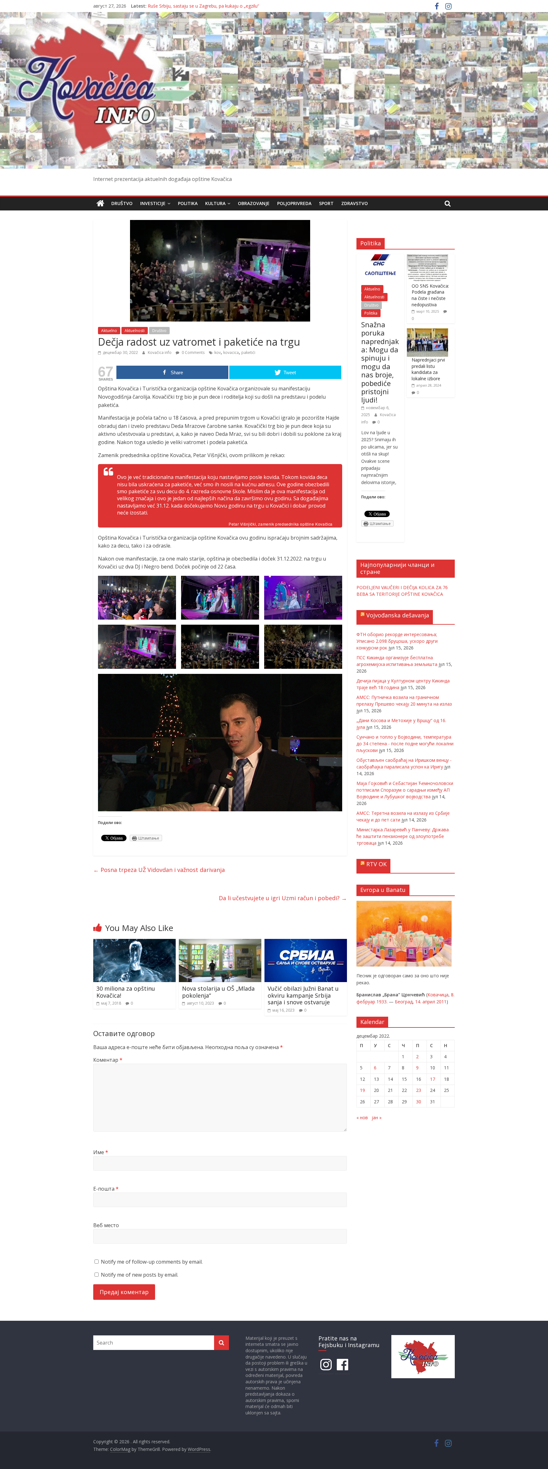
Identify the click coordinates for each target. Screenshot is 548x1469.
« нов (362, 1117)
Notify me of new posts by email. (139, 1274)
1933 (381, 1002)
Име (100, 1152)
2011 (441, 1002)
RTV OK (376, 864)
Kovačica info (160, 352)
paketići (248, 352)
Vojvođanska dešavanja (397, 615)
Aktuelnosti (135, 330)
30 (418, 1102)
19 (362, 1090)
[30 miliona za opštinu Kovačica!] (134, 942)
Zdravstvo (354, 203)
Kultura (215, 203)
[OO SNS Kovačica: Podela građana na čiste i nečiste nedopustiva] (427, 258)
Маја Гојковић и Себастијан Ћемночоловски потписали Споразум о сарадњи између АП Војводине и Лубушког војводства (404, 790)
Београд (404, 1002)
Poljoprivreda (294, 203)
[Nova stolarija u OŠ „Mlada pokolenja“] (220, 942)
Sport (326, 203)
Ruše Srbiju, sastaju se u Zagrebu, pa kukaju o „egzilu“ (203, 8)
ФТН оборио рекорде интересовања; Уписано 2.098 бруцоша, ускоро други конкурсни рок (397, 641)
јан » (377, 1117)
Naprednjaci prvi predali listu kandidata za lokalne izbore (428, 369)
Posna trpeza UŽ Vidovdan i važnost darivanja (159, 870)
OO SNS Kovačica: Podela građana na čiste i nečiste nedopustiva (430, 295)
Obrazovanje (254, 203)
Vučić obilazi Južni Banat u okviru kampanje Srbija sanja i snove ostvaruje (303, 995)
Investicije (153, 203)
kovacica (231, 352)
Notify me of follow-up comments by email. (152, 1261)
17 (432, 1079)
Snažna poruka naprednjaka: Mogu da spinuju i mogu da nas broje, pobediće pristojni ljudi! (380, 362)
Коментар (107, 1059)
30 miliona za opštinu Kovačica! (125, 992)
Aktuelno (109, 330)
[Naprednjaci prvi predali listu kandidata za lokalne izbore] (427, 332)
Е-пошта (106, 1188)
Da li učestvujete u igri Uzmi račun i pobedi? (283, 898)
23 (418, 1090)
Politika (188, 203)
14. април (425, 1002)
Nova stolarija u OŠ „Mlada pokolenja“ (218, 992)
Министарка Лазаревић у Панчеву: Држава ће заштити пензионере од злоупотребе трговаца (402, 836)
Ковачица (437, 995)
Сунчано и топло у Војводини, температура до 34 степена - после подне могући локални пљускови (404, 743)
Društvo (122, 203)
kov (217, 352)
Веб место (106, 1225)
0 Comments (193, 352)
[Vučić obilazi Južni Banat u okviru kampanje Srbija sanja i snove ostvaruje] (305, 942)
